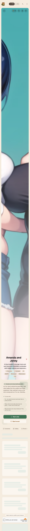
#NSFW (7, 374)
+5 (23, 371)
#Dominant (13, 374)
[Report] (25, 10)
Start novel (15, 421)
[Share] (22, 10)
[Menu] (27, 4)
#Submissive (22, 374)
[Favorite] (18, 10)
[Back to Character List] (4, 10)
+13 (15, 376)
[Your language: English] (22, 4)
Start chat (16, 417)
